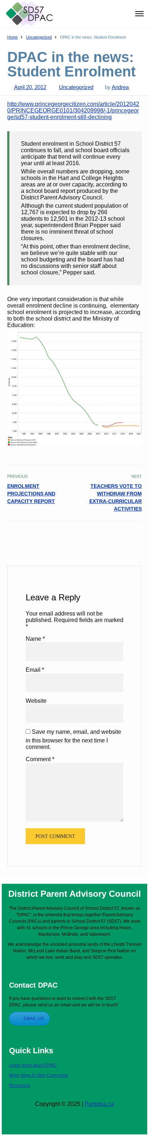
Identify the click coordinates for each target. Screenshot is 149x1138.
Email (35, 670)
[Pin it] (129, 536)
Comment (40, 759)
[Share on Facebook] (113, 536)
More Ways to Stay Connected (38, 1075)
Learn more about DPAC (33, 1065)
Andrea (120, 87)
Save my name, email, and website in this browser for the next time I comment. (73, 739)
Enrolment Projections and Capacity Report (31, 493)
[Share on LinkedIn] (137, 536)
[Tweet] (121, 536)
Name (35, 639)
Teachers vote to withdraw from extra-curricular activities (115, 497)
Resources (19, 1085)
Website (36, 701)
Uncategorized (76, 87)
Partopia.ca (99, 1104)
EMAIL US (34, 1018)
